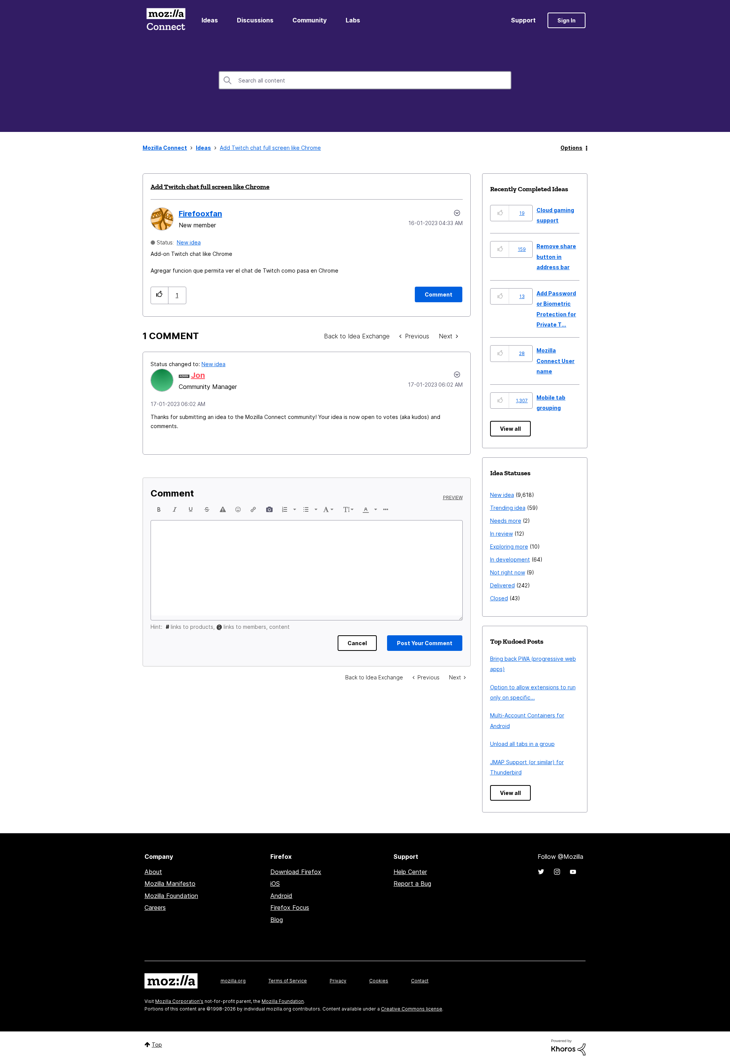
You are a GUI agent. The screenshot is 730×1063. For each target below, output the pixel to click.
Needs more (505, 520)
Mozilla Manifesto (169, 883)
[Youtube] (573, 871)
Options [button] (571, 147)
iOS (275, 883)
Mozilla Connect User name (555, 360)
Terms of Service (287, 981)
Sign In (566, 20)
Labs (353, 20)
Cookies (378, 981)
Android (281, 896)
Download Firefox (295, 872)
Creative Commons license (411, 1009)
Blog (276, 919)
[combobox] (365, 80)
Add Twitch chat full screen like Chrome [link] (270, 147)
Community (309, 20)
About (153, 872)
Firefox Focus (289, 907)
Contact (419, 981)
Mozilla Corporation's (179, 1001)
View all (510, 428)
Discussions (255, 20)
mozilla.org (233, 981)
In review (501, 533)
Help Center (410, 872)
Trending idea (507, 508)
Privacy (338, 981)
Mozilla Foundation (171, 896)
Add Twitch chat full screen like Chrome (210, 186)
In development (510, 559)
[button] (159, 295)
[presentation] (159, 509)
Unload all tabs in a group (522, 744)
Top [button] (157, 1044)
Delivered (502, 585)
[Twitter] (541, 871)
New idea (189, 242)
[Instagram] (557, 871)
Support (523, 20)
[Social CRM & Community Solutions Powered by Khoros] (568, 1047)
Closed (499, 598)
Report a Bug (412, 883)
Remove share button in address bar (556, 256)
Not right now (507, 572)
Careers (155, 907)
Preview (453, 497)
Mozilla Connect (165, 20)
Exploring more (509, 546)
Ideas (210, 20)
